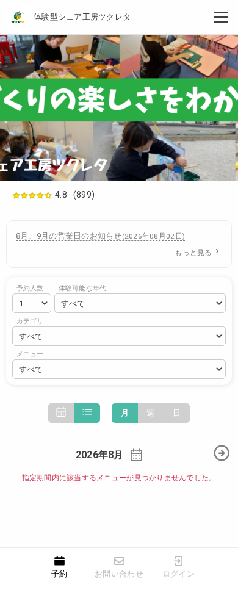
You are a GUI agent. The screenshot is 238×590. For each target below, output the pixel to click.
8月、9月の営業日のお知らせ (100, 235)
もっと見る (193, 252)
